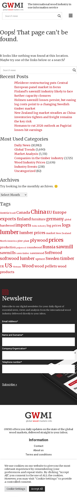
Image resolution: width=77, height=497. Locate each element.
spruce (40, 259)
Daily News (22, 145)
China (38, 212)
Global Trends (24, 149)
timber (67, 258)
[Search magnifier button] (59, 15)
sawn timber (22, 253)
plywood (39, 240)
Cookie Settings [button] (16, 488)
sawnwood (37, 253)
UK (2, 266)
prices (56, 240)
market (50, 233)
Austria (4, 212)
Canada (23, 212)
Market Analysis (26, 154)
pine (20, 240)
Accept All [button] (37, 488)
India (34, 226)
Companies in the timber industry (38, 158)
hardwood (7, 225)
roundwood (34, 247)
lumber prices (32, 232)
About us (38, 450)
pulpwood (21, 248)
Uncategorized (24, 171)
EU (49, 212)
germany (55, 218)
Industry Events (25, 166)
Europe (59, 212)
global (68, 219)
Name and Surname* (12, 335)
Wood (28, 265)
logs (66, 225)
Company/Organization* (14, 348)
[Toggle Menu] (70, 16)
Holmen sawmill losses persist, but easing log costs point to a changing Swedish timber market (45, 104)
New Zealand (63, 233)
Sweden (52, 258)
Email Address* (10, 321)
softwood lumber (17, 258)
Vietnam (17, 266)
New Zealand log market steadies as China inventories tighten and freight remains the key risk (44, 117)
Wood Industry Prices (29, 162)
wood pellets (45, 266)
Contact (38, 446)
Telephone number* (12, 362)
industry (42, 226)
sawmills (8, 253)
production (8, 247)
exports (8, 218)
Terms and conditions (38, 454)
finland (24, 219)
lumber (9, 232)
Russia (49, 246)
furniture (38, 219)
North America (8, 241)
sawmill (64, 246)
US (8, 265)
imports (23, 225)
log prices (54, 225)
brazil (13, 213)
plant (26, 241)
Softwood (53, 252)
